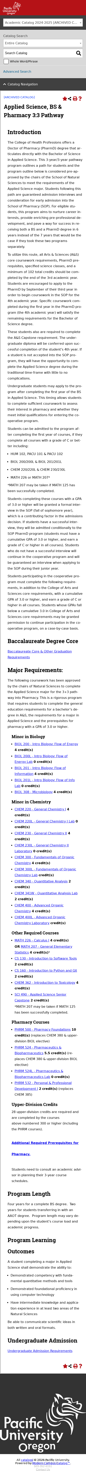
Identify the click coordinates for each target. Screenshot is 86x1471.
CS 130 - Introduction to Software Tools (46, 958)
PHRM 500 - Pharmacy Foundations (43, 1029)
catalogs (27, 1460)
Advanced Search (17, 71)
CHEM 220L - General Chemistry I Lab (45, 821)
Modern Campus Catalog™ (51, 1463)
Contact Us (43, 1469)
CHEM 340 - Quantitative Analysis (41, 881)
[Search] (78, 53)
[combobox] (43, 23)
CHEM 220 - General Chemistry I (40, 809)
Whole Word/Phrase (24, 61)
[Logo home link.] (43, 1456)
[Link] (10, 13)
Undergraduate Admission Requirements (40, 1351)
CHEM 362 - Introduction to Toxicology (45, 983)
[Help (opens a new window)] (80, 98)
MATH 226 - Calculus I (32, 940)
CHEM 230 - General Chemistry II (41, 833)
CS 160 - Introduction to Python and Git (46, 970)
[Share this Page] (69, 98)
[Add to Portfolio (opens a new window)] (64, 98)
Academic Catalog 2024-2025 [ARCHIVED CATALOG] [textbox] (44, 23)
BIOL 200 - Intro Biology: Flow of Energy (46, 744)
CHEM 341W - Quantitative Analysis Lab (46, 893)
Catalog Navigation (23, 84)
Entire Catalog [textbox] (16, 43)
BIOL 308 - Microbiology (34, 792)
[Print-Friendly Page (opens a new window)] (75, 98)
